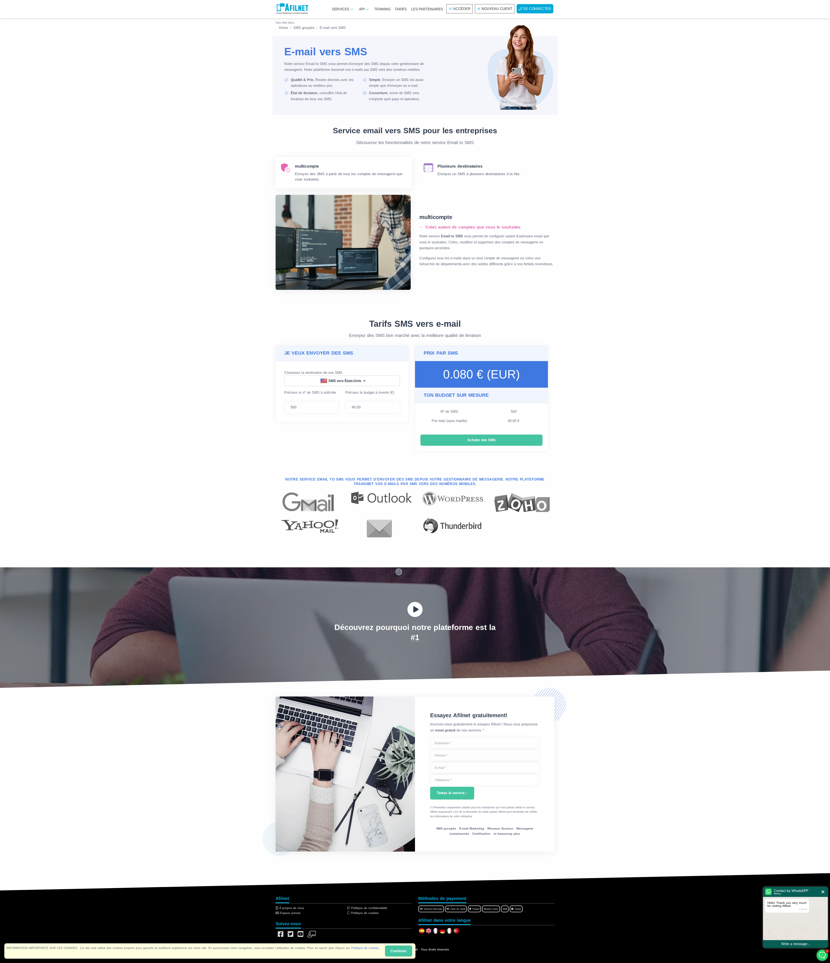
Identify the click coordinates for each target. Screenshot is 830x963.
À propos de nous (291, 908)
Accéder (462, 9)
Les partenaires (427, 9)
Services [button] (341, 9)
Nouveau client (497, 9)
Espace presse (290, 913)
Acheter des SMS (481, 440)
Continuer (399, 951)
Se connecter (537, 9)
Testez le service (450, 793)
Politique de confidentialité (368, 908)
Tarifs (401, 9)
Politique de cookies (365, 948)
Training (382, 9)
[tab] (344, 173)
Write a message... (795, 944)
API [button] (362, 9)
